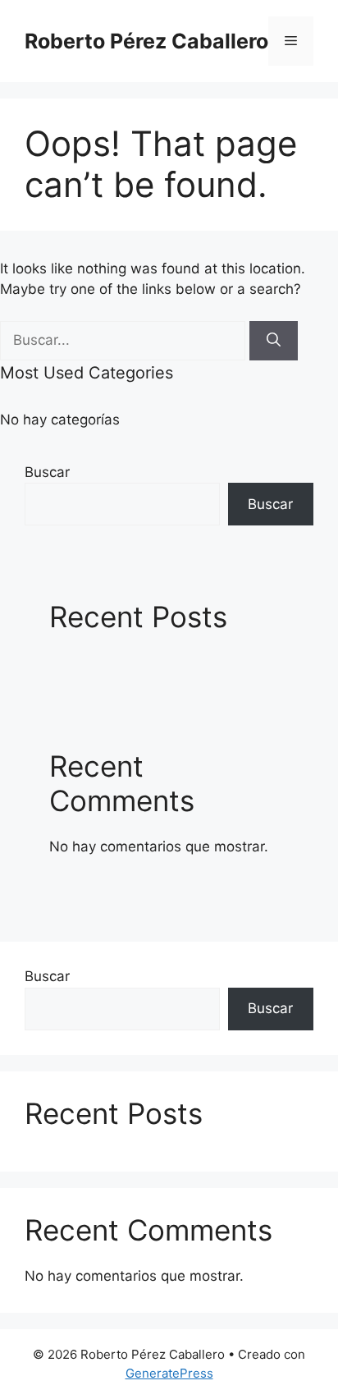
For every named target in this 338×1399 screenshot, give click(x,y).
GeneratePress (169, 1373)
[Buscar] (273, 340)
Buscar (47, 472)
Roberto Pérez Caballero (146, 41)
